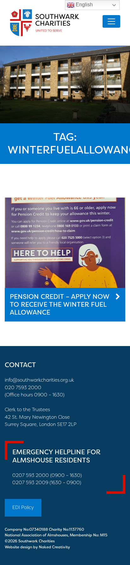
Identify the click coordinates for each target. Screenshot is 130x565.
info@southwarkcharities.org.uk (39, 380)
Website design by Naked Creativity (37, 547)
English (83, 4)
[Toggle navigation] (111, 21)
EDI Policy (23, 507)
